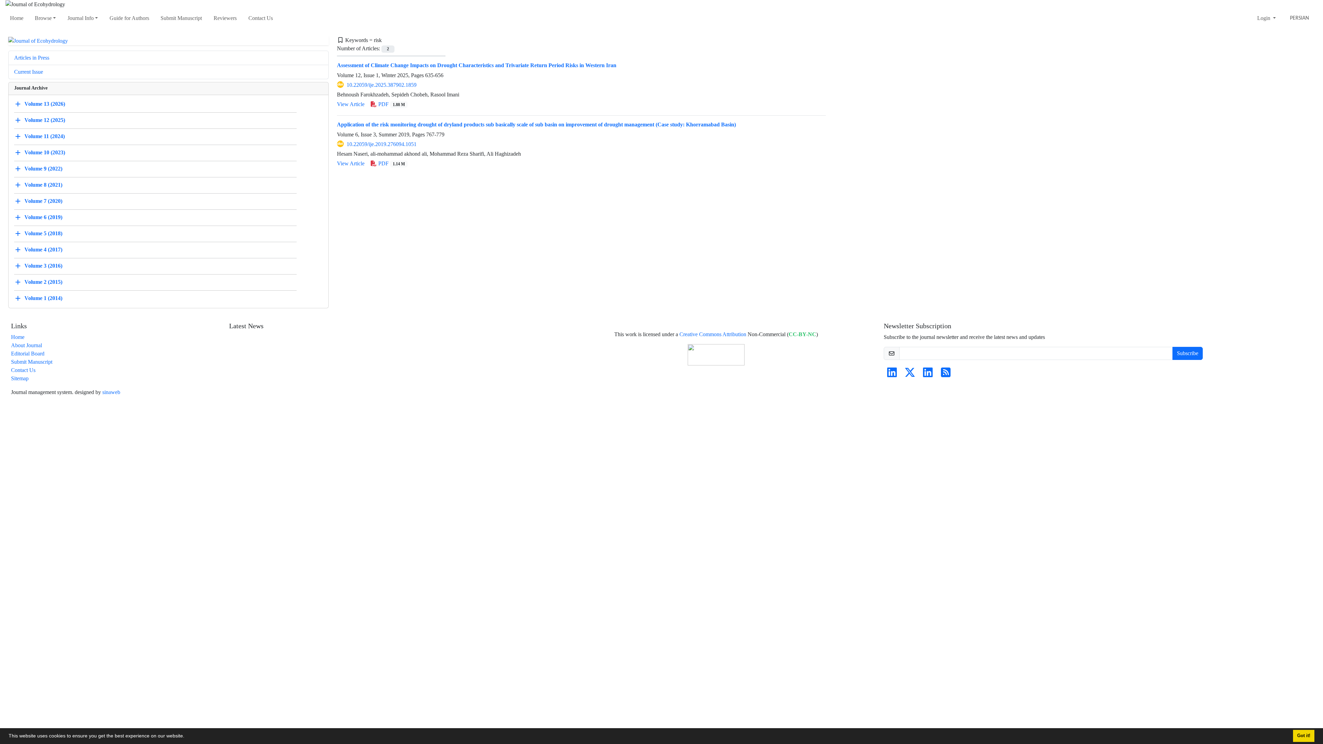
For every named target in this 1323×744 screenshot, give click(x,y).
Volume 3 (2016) (43, 265)
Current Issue (28, 72)
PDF (391, 104)
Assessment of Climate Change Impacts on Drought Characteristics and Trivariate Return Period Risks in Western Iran (476, 65)
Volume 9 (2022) (43, 168)
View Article (351, 104)
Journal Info (81, 18)
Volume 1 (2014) (43, 298)
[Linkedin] (892, 374)
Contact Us (260, 18)
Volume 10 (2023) (44, 152)
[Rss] (945, 374)
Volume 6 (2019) (43, 217)
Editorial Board (27, 353)
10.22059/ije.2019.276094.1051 (382, 144)
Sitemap (20, 378)
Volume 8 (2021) (43, 185)
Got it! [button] (1303, 735)
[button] (187, 737)
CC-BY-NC (802, 334)
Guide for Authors (129, 18)
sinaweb (111, 392)
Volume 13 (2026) (44, 104)
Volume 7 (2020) (43, 201)
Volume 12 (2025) (44, 120)
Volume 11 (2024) (44, 136)
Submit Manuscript (181, 18)
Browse (43, 18)
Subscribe (1187, 353)
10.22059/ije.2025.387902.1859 (382, 85)
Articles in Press (31, 57)
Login (1264, 18)
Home (16, 18)
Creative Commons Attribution (712, 334)
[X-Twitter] (910, 374)
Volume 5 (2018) (43, 233)
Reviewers (225, 18)
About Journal (26, 345)
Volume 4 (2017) (43, 249)
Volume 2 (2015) (43, 282)
